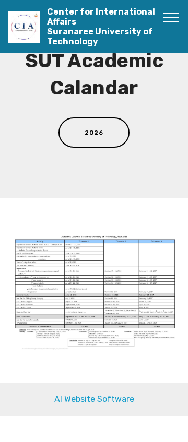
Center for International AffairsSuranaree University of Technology (101, 27)
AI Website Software (94, 399)
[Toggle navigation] (171, 17)
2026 (94, 132)
